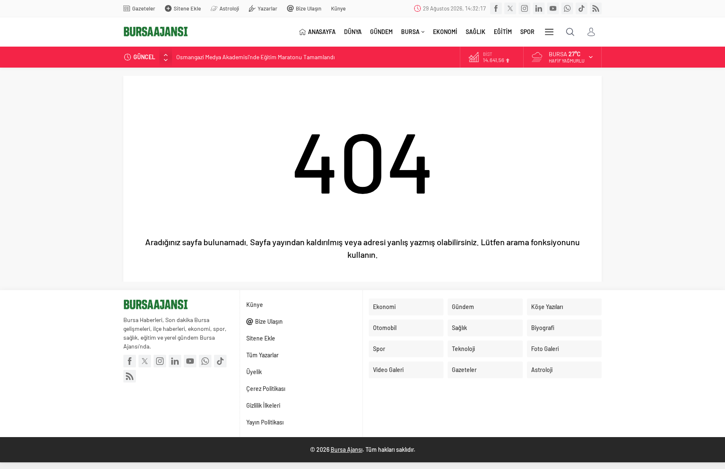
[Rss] (596, 8)
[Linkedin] (539, 8)
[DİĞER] (549, 32)
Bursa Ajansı (346, 449)
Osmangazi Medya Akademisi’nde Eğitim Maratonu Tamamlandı (255, 56)
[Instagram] (524, 8)
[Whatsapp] (567, 8)
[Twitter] (510, 8)
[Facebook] (496, 8)
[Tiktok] (581, 8)
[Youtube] (553, 8)
